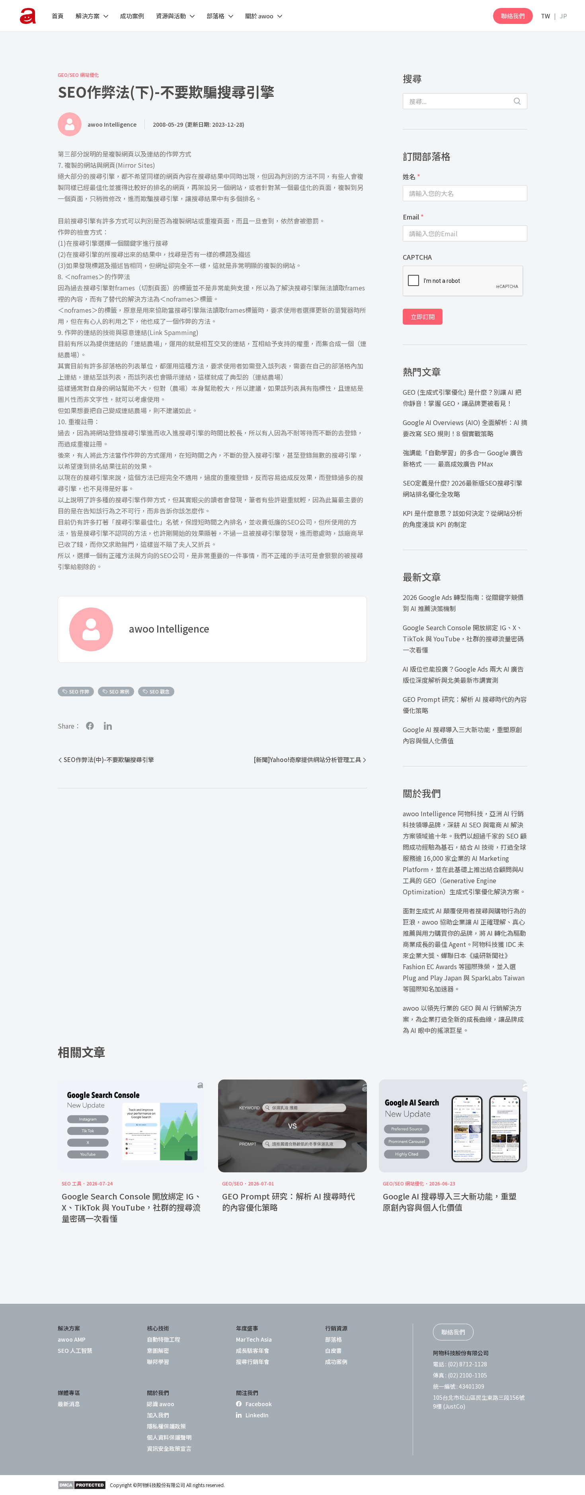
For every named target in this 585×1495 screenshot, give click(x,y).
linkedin (108, 726)
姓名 (411, 176)
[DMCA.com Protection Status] (82, 1485)
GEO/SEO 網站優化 (78, 75)
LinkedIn (257, 1415)
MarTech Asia (254, 1339)
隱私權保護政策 (166, 1426)
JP (563, 16)
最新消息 (69, 1404)
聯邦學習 (158, 1362)
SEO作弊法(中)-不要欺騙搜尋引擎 (109, 759)
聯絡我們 (513, 16)
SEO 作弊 (79, 691)
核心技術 (158, 1328)
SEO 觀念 (160, 691)
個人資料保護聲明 (169, 1437)
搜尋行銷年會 (252, 1362)
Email (413, 216)
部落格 (333, 1339)
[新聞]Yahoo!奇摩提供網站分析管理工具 (307, 759)
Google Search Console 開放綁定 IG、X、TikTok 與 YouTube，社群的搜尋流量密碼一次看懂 (463, 638)
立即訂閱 (423, 316)
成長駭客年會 (252, 1350)
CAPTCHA (417, 257)
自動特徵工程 (163, 1339)
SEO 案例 (119, 691)
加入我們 (158, 1415)
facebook (90, 726)
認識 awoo (160, 1404)
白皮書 (333, 1350)
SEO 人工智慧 (75, 1350)
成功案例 (336, 1362)
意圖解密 (158, 1350)
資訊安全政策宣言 (169, 1448)
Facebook (259, 1404)
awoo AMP (72, 1339)
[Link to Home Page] (28, 16)
